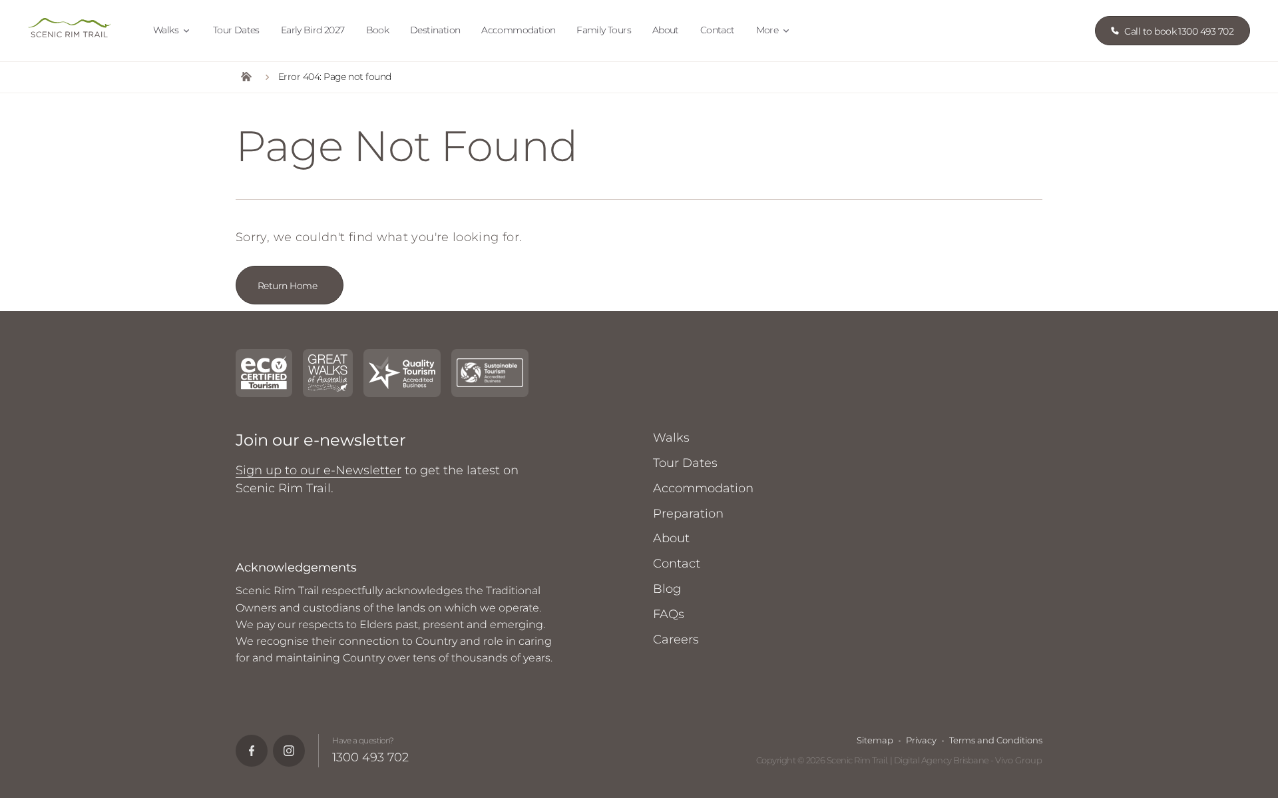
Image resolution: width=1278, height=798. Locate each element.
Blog (667, 589)
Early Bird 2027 (313, 30)
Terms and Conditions (995, 740)
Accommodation (518, 30)
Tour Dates (236, 30)
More (767, 30)
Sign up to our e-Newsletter (318, 470)
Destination (435, 30)
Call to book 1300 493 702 (1178, 31)
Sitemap (875, 740)
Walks (165, 30)
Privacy (921, 740)
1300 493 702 (370, 757)
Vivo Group (1018, 760)
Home (246, 77)
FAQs (668, 614)
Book (377, 30)
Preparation (688, 513)
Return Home (287, 286)
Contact (717, 30)
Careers (676, 639)
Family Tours (603, 30)
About (665, 30)
